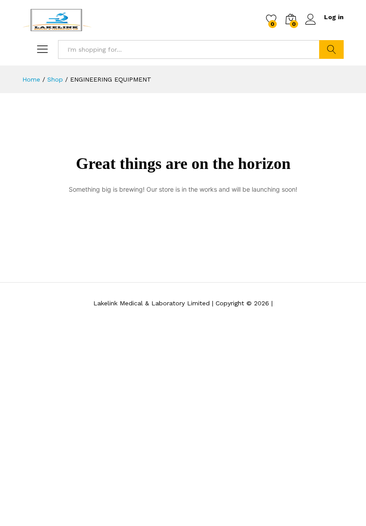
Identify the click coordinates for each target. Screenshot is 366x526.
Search (331, 49)
